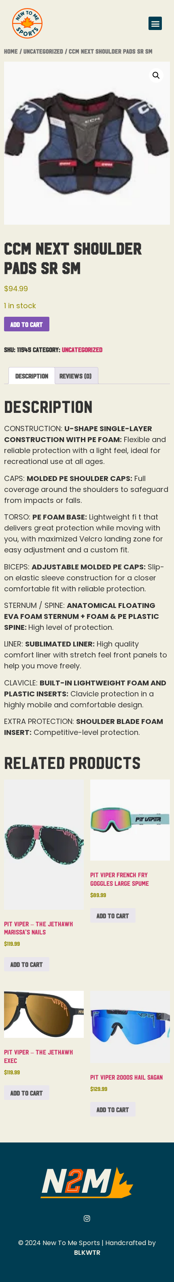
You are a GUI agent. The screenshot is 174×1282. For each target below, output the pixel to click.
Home (11, 51)
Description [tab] (31, 375)
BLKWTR (87, 1252)
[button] (155, 23)
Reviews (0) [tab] (75, 375)
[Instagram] (87, 1218)
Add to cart (27, 324)
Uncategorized (43, 51)
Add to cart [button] (27, 964)
